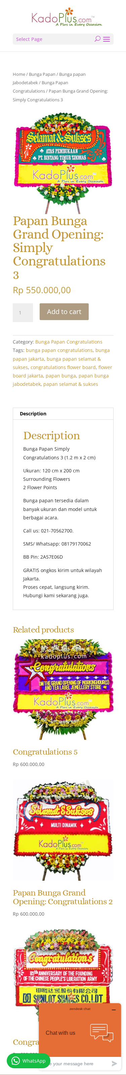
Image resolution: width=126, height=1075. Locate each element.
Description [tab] (33, 413)
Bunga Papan (42, 74)
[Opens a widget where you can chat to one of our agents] (80, 1037)
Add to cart (64, 311)
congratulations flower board (63, 367)
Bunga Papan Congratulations (68, 342)
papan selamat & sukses (70, 384)
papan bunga (61, 375)
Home (19, 74)
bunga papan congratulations (59, 350)
